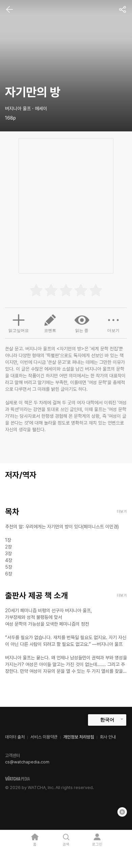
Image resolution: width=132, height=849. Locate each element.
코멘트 (50, 330)
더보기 (113, 330)
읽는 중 (81, 330)
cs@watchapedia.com (27, 761)
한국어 (107, 719)
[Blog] (122, 812)
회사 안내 (108, 737)
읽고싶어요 (18, 330)
